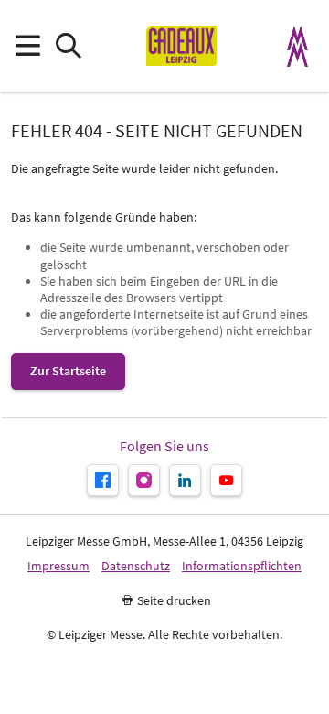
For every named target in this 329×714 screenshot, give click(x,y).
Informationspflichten (242, 566)
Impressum (58, 566)
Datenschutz (135, 566)
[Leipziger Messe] (298, 46)
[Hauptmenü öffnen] (27, 46)
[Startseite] (181, 46)
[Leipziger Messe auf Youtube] (226, 480)
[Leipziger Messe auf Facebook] (103, 480)
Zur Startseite (68, 370)
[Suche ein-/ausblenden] (68, 46)
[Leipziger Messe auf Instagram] (144, 480)
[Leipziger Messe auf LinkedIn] (185, 480)
